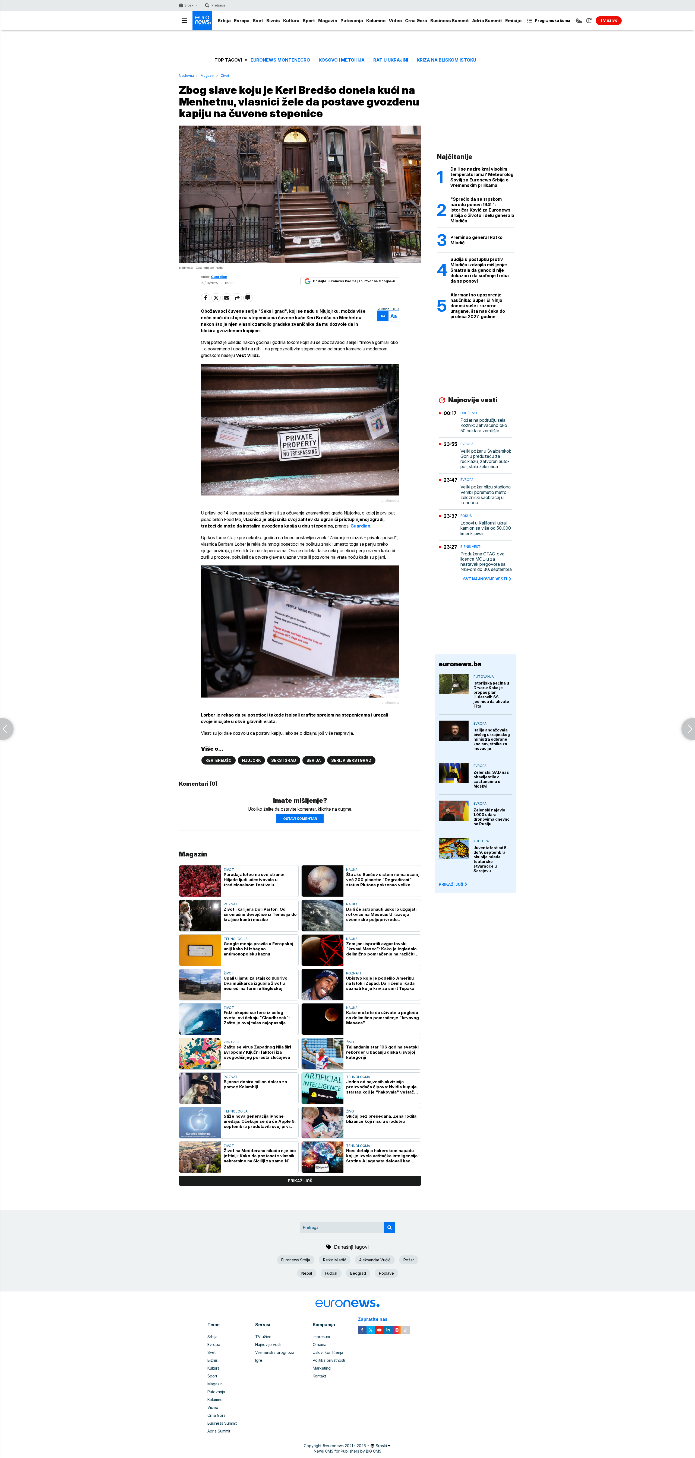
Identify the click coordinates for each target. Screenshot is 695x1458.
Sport (309, 20)
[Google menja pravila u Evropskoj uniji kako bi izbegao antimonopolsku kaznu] (200, 950)
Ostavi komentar (300, 819)
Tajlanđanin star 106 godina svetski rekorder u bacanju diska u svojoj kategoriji (382, 1052)
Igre (258, 1360)
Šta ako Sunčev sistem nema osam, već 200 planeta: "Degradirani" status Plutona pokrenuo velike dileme (382, 879)
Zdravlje (232, 1042)
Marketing (322, 1368)
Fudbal (331, 1273)
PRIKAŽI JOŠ (451, 884)
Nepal (306, 1273)
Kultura (291, 20)
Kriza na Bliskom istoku (446, 60)
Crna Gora (416, 20)
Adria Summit (487, 20)
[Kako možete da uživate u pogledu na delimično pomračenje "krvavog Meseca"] (322, 1019)
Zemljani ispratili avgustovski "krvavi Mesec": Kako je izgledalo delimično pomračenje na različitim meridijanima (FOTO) (382, 949)
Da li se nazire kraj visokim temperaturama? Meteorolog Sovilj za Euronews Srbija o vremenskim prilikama (481, 177)
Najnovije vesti (268, 1344)
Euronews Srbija (295, 1260)
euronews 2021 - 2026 (346, 1445)
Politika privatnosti (329, 1360)
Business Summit (449, 20)
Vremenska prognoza (274, 1352)
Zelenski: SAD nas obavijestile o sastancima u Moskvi (491, 779)
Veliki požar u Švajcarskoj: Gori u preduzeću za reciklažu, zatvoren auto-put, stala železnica (485, 459)
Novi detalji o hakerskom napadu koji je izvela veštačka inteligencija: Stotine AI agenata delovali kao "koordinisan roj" (382, 1155)
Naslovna (186, 75)
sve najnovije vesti (485, 579)
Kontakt (319, 1376)
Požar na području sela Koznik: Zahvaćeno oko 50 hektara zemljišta (483, 425)
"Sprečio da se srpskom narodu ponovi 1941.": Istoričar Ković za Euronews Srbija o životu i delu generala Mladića (482, 209)
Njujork (251, 760)
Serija (314, 760)
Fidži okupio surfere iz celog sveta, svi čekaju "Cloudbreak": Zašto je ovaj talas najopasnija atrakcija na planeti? (257, 1017)
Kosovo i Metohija (342, 60)
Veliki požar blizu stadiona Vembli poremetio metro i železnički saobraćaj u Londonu (485, 494)
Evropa (241, 20)
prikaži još (300, 1180)
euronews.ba (460, 664)
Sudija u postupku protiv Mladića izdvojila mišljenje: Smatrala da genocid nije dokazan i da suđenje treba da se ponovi (479, 270)
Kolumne (376, 20)
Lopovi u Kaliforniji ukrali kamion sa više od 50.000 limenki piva (485, 528)
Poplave (386, 1273)
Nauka (352, 870)
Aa (383, 316)
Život (225, 75)
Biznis (273, 20)
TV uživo (263, 1336)
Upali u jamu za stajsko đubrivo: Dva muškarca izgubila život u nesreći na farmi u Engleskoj (256, 983)
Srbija (224, 20)
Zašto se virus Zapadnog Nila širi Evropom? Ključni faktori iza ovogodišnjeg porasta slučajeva (257, 1052)
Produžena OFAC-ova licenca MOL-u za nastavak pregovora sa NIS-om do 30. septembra (486, 561)
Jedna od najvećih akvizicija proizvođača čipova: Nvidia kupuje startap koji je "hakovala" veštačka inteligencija (382, 1087)
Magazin (327, 20)
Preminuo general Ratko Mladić (476, 240)
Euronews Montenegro (280, 60)
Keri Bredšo (219, 760)
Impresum (321, 1336)
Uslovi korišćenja (328, 1352)
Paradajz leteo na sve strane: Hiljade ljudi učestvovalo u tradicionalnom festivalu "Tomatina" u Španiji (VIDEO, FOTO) (260, 879)
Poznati (231, 904)
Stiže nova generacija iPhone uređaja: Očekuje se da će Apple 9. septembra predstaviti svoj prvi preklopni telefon (260, 1121)
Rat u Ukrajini (390, 60)
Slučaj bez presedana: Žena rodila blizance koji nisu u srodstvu (381, 1119)
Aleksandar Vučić (374, 1260)
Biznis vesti (470, 547)
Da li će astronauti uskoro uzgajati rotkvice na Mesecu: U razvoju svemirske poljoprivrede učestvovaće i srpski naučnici (381, 914)
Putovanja (351, 20)
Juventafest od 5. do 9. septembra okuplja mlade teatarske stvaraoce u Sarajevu (490, 859)
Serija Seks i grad (351, 760)
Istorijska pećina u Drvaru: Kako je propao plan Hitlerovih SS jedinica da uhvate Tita (491, 694)
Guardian (360, 526)
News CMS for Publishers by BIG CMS (347, 1451)
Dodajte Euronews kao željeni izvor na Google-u (354, 281)
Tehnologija (236, 939)
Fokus (466, 516)
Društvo (468, 413)
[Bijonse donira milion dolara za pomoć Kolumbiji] (200, 1088)
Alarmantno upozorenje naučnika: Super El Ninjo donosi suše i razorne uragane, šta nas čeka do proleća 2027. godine (477, 305)
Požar (408, 1260)
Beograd (358, 1273)
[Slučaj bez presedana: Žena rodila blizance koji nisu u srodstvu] (322, 1122)
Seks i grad (283, 760)
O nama (319, 1344)
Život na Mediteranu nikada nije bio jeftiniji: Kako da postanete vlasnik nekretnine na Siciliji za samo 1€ (260, 1155)
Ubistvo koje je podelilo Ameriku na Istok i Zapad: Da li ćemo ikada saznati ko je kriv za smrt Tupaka (380, 983)
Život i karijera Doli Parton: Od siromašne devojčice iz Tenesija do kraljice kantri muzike (260, 914)
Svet (258, 20)
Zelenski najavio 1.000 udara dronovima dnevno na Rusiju (491, 817)
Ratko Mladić (334, 1260)
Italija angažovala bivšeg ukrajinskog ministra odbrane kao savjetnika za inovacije (491, 739)
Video (395, 20)
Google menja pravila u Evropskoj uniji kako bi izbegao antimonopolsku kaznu (258, 949)
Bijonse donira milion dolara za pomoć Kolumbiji (255, 1084)
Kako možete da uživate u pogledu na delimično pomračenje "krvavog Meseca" (382, 1017)
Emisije (513, 20)
